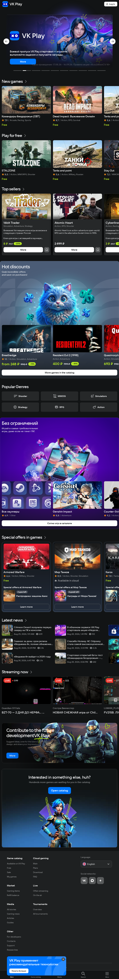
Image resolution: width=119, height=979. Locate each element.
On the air (37, 895)
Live (35, 885)
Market (11, 885)
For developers (14, 936)
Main (35, 863)
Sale (9, 872)
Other (10, 931)
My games (12, 876)
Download (38, 872)
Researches (12, 950)
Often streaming (40, 891)
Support (11, 945)
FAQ (35, 876)
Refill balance (13, 895)
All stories (11, 909)
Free (9, 868)
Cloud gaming (40, 858)
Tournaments (40, 904)
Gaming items (13, 891)
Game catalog (14, 858)
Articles (10, 918)
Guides (10, 922)
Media (10, 904)
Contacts (11, 941)
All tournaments (40, 914)
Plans (35, 868)
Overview (37, 909)
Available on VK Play (16, 863)
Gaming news (13, 914)
